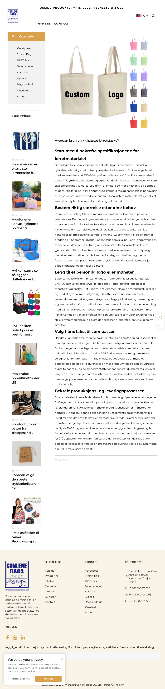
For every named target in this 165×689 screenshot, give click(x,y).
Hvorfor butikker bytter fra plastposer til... (25, 428)
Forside (49, 570)
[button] (153, 15)
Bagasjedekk (25, 84)
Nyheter (50, 596)
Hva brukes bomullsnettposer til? (25, 378)
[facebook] (7, 637)
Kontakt (50, 602)
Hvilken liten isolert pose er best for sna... (23, 330)
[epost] (160, 325)
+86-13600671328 (139, 588)
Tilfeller (49, 581)
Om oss (50, 591)
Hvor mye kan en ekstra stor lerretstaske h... (25, 168)
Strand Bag (24, 54)
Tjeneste (50, 586)
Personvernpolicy (114, 684)
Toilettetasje (25, 66)
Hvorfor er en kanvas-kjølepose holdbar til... (25, 223)
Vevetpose (24, 48)
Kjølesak (22, 78)
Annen (21, 96)
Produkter (51, 575)
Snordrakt (23, 72)
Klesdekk (23, 90)
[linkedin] (22, 637)
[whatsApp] (160, 318)
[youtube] (15, 637)
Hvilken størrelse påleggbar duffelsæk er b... (25, 275)
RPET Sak (23, 60)
